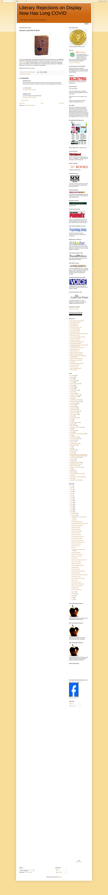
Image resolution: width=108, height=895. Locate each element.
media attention (73, 409)
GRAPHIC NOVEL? (74, 465)
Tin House (72, 460)
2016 (71, 497)
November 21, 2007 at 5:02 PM (29, 89)
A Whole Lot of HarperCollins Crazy (79, 559)
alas (71, 420)
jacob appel (72, 406)
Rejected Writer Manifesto (75, 343)
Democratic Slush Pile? (76, 534)
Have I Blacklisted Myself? (75, 368)
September (74, 593)
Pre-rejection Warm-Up (76, 589)
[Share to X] (43, 72)
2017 (71, 495)
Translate (30, 872)
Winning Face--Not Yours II (77, 554)
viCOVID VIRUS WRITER (75, 480)
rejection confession (74, 383)
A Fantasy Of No (74, 587)
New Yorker (72, 404)
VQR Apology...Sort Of (75, 335)
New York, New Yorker (76, 582)
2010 (71, 506)
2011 (71, 504)
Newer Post (22, 103)
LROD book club (73, 445)
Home (42, 103)
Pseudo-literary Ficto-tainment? (77, 341)
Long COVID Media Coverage (76, 473)
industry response (74, 396)
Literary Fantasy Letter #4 (76, 585)
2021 (71, 489)
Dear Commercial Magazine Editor (77, 337)
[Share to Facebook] (45, 72)
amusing (72, 391)
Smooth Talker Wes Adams (77, 525)
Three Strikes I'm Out (75, 576)
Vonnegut (72, 453)
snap (71, 468)
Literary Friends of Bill (76, 561)
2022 (71, 487)
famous (71, 377)
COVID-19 (72, 451)
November (74, 515)
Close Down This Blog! (75, 328)
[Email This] (40, 72)
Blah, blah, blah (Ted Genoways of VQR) (79, 333)
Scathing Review (75, 567)
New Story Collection (74, 438)
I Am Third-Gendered (74, 349)
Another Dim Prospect (76, 563)
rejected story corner (74, 443)
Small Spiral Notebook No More (78, 571)
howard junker (73, 440)
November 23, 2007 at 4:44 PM (29, 97)
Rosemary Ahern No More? (76, 360)
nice (71, 446)
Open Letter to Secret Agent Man (77, 320)
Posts (72, 703)
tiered (71, 448)
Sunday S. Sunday (75, 545)
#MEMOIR (72, 470)
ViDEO (71, 398)
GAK (71, 435)
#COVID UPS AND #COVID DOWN (77, 433)
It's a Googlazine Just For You (77, 536)
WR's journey (73, 380)
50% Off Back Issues (74, 324)
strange (71, 385)
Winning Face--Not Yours (76, 556)
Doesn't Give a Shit (75, 569)
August (73, 595)
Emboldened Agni (74, 325)
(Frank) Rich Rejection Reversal (78, 542)
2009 (71, 508)
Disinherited (72, 459)
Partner (71, 475)
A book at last (73, 393)
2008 (71, 510)
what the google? (74, 417)
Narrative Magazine (74, 422)
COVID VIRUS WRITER (75, 399)
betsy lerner (72, 441)
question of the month (74, 395)
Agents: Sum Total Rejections (76, 358)
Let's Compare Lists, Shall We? (78, 578)
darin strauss (73, 430)
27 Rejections (74, 558)
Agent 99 (72, 424)
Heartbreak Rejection (76, 527)
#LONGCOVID (73, 449)
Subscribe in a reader (74, 308)
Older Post (61, 103)
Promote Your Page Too (73, 697)
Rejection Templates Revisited (76, 363)
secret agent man (74, 437)
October (73, 591)
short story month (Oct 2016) (76, 467)
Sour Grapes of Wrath (74, 365)
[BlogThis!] (42, 72)
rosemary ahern (73, 408)
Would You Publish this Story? (76, 354)
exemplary (72, 387)
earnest (71, 382)
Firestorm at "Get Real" (75, 338)
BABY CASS (73, 472)
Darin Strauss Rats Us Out (75, 327)
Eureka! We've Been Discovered (77, 347)
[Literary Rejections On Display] (74, 696)
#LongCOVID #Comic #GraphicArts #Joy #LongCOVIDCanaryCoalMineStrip (79, 455)
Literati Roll (72, 361)
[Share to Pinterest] (46, 72)
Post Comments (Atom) (30, 105)
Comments (73, 706)
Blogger (59, 877)
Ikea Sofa (73, 547)
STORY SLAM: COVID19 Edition (77, 476)
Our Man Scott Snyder (75, 332)
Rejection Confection (75, 532)
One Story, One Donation (76, 538)
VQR (71, 428)
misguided (72, 375)
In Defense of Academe (75, 340)
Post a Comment (24, 100)
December (74, 513)
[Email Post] (38, 72)
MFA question (73, 425)
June (73, 599)
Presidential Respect (75, 529)
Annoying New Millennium (77, 521)
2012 (71, 502)
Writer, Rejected (81, 52)
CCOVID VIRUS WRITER (75, 457)
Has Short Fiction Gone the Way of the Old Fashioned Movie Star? (79, 345)
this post (79, 116)
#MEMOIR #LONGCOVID (75, 462)
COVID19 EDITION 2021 (75, 464)
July (73, 597)
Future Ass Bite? (73, 369)
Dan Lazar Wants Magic (76, 531)
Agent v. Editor (74, 580)
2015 (71, 498)
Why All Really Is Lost (74, 351)
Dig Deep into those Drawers (76, 352)
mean (71, 419)
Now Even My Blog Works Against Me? (79, 523)
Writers (71, 478)
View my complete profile (74, 62)
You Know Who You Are (75, 322)
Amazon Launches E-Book (77, 540)
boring (71, 378)
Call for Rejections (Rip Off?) (77, 565)
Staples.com (79, 861)
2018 (71, 493)
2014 (71, 500)
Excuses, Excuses (74, 366)
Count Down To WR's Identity (76, 427)
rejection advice (73, 412)
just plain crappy (73, 403)
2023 (71, 485)
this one (84, 116)
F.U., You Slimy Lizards (75, 330)
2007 (71, 511)
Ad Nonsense (74, 520)
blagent (71, 432)
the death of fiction (74, 390)
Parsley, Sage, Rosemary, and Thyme (79, 574)
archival (72, 416)
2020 (71, 491)
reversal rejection (74, 414)
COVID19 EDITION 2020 (75, 401)
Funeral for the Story (75, 572)
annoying (72, 388)
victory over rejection (74, 411)
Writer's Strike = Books (76, 544)
